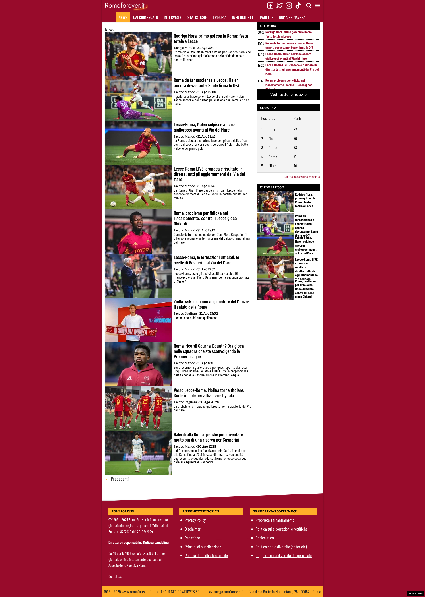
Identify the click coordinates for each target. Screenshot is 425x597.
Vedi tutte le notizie (288, 94)
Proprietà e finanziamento (275, 520)
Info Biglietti (243, 17)
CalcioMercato (145, 17)
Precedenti (117, 478)
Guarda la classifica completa (302, 176)
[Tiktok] (298, 5)
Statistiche (197, 17)
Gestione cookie (416, 593)
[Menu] (317, 5)
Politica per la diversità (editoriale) (281, 546)
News (123, 17)
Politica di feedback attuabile (206, 555)
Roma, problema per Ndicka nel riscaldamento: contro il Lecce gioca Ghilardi (288, 84)
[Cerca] (309, 5)
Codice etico (265, 537)
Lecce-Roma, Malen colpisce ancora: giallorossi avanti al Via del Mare (288, 56)
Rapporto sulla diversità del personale (284, 555)
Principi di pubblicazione (203, 546)
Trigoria (219, 17)
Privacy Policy (195, 520)
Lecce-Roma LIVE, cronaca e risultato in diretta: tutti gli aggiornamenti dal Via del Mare (292, 69)
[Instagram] (289, 5)
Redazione (192, 537)
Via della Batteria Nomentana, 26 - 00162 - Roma (285, 591)
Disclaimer (193, 528)
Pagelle (266, 17)
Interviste (173, 17)
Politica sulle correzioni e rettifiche (281, 528)
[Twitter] (279, 5)
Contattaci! (116, 576)
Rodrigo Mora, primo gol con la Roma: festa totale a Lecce (289, 34)
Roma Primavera (292, 17)
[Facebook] (270, 5)
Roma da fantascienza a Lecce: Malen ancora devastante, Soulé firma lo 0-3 (289, 45)
